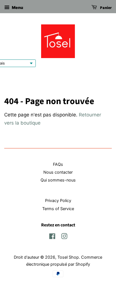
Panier (105, 8)
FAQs (58, 164)
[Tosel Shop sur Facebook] (52, 237)
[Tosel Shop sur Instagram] (64, 237)
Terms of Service (58, 208)
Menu (17, 7)
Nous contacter (58, 172)
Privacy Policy (58, 200)
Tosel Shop (68, 257)
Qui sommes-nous (58, 180)
